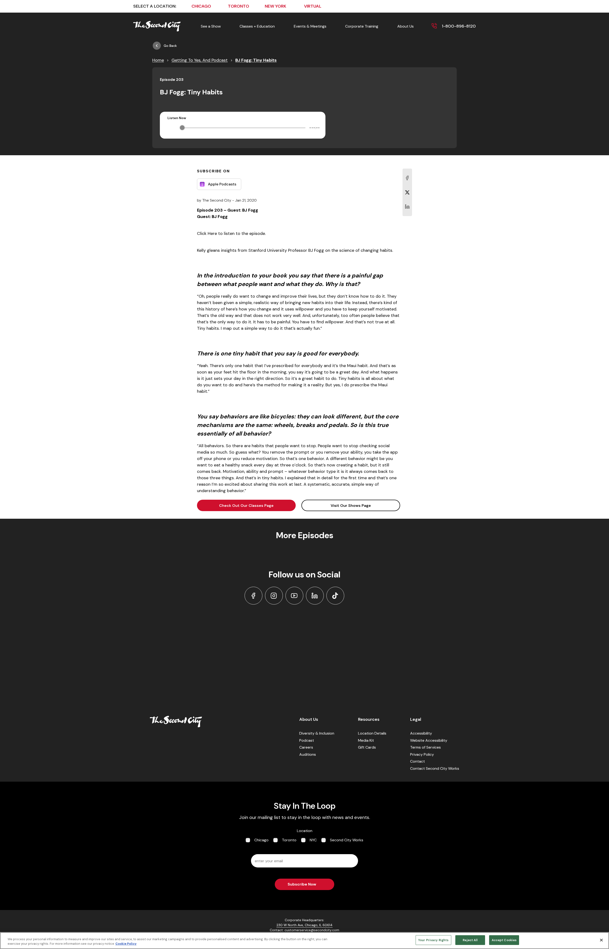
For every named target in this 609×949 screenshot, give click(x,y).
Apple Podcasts (222, 184)
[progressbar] (243, 127)
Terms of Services (425, 747)
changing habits (376, 250)
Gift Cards (367, 747)
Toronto (289, 840)
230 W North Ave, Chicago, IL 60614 (304, 925)
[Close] (601, 940)
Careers (306, 747)
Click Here (207, 233)
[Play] (171, 127)
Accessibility (421, 733)
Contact (417, 761)
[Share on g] (407, 192)
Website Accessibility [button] (428, 740)
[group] (243, 128)
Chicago (261, 840)
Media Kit (366, 740)
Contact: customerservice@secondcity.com (304, 930)
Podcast (306, 740)
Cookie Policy (126, 944)
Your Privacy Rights (433, 940)
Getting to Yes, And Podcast (200, 60)
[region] (304, 940)
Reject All (470, 940)
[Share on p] (407, 206)
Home (158, 60)
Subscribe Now (302, 884)
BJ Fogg (316, 250)
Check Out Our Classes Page (246, 505)
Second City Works (346, 840)
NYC (313, 840)
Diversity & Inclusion (316, 733)
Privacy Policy (422, 754)
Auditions (307, 754)
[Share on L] (407, 178)
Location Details (372, 733)
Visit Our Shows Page (351, 505)
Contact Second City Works (434, 768)
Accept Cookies (504, 940)
